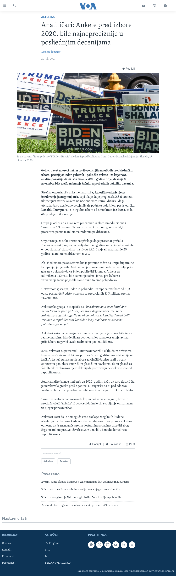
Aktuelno (48, 17)
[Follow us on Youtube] (115, 544)
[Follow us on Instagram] (107, 544)
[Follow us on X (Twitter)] (99, 544)
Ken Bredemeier (50, 52)
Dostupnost (8, 563)
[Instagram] (154, 6)
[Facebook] (165, 6)
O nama (6, 543)
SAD (47, 549)
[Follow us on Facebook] (91, 544)
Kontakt (6, 549)
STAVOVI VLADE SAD (57, 563)
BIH (47, 556)
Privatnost (8, 556)
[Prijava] (132, 544)
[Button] (128, 68)
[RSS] (124, 544)
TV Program (52, 543)
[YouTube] (143, 6)
